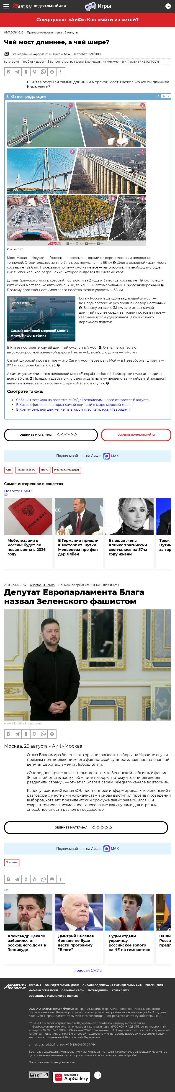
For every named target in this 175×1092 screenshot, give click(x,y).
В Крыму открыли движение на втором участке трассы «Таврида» (72, 409)
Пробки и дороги (34, 61)
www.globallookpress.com (22, 723)
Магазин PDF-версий (43, 990)
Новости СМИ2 (18, 491)
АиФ (20, 249)
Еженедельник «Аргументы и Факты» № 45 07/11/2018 (122, 61)
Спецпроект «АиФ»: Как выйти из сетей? (87, 19)
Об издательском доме (62, 985)
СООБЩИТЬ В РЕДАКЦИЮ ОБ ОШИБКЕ (53, 996)
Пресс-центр (154, 985)
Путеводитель (98, 990)
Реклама (35, 985)
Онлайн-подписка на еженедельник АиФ (112, 985)
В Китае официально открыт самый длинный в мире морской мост (73, 405)
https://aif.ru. (132, 1055)
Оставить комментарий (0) (136, 434)
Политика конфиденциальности (52, 1062)
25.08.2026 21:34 (15, 585)
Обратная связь (73, 990)
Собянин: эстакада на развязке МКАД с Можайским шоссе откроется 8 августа (82, 400)
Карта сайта (120, 990)
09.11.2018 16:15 (13, 32)
